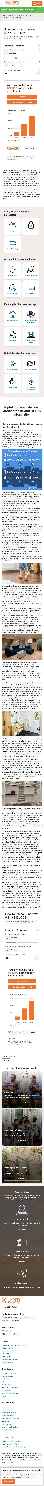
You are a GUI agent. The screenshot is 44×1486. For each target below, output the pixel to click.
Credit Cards (5, 1354)
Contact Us (5, 1410)
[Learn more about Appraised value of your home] (39, 50)
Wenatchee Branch (8, 1430)
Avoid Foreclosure (7, 1376)
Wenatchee (31, 1458)
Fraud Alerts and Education (10, 1387)
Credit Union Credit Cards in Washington (14, 1447)
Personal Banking (7, 1362)
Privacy (4, 1396)
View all (6, 1061)
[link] (22, 97)
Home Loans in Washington (10, 1444)
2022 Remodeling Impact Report (15, 510)
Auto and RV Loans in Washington (12, 1441)
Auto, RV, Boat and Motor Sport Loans (14, 1345)
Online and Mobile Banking (10, 1359)
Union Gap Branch (7, 1424)
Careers (4, 1407)
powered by (28, 148)
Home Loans (6, 1356)
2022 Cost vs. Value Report (32, 547)
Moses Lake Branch (8, 1415)
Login (38, 3)
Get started (22, 1103)
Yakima (25, 1458)
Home (3, 15)
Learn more (22, 1140)
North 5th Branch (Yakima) (10, 1418)
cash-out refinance (18, 889)
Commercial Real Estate (9, 1351)
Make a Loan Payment (9, 1413)
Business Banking (7, 1348)
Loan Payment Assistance (10, 1393)
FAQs (3, 1382)
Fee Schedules (6, 1384)
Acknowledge (8, 1481)
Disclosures (5, 1379)
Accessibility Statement (9, 1373)
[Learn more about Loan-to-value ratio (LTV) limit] (39, 70)
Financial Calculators (24, 15)
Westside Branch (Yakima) (10, 1427)
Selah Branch (6, 1421)
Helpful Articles (6, 1390)
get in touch (16, 905)
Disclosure (10, 154)
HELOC (33, 175)
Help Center (11, 15)
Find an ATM (22, 1261)
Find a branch (22, 1229)
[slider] (16, 58)
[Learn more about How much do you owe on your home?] (39, 62)
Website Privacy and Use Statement (23, 1477)
